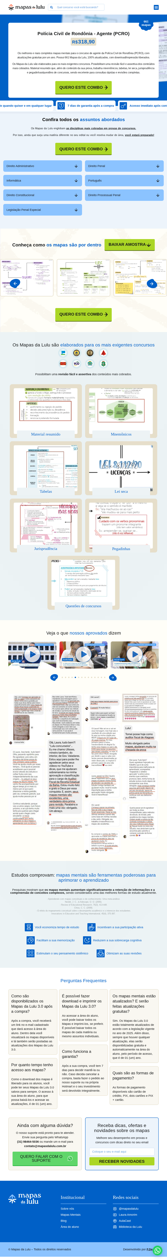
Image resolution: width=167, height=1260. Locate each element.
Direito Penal (96, 166)
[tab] (42, 166)
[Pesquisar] (51, 7)
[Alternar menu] (156, 7)
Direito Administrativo (20, 166)
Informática (14, 180)
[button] (15, 283)
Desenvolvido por (141, 1249)
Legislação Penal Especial (24, 209)
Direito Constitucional (20, 195)
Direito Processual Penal (104, 195)
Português (95, 180)
